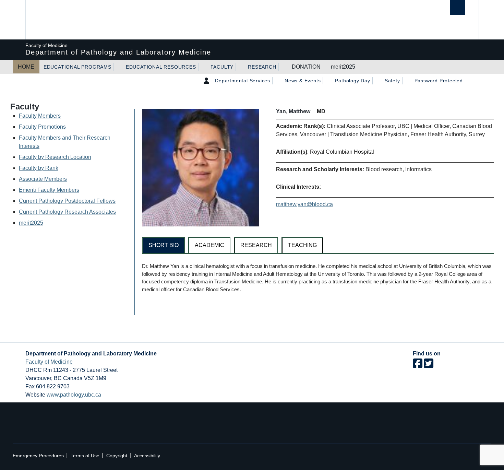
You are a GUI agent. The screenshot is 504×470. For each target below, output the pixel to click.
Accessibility (147, 455)
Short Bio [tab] (163, 245)
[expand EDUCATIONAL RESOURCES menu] (202, 67)
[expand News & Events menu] (327, 80)
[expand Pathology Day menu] (376, 80)
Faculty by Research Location (55, 157)
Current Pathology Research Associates (67, 212)
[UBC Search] (457, 7)
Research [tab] (256, 245)
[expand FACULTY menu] (240, 67)
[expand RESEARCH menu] (282, 67)
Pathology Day (352, 80)
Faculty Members (40, 116)
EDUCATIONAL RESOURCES (161, 67)
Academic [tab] (209, 245)
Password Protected (439, 80)
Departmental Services (242, 80)
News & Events (303, 80)
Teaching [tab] (302, 245)
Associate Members (43, 179)
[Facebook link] (417, 365)
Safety (392, 80)
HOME (26, 67)
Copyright (116, 455)
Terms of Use (85, 455)
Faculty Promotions (42, 127)
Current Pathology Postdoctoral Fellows (67, 201)
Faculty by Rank (38, 168)
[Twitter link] (428, 365)
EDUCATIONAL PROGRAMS (77, 67)
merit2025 (343, 67)
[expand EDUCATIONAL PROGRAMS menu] (117, 67)
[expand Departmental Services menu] (276, 80)
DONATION (306, 67)
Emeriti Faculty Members (49, 190)
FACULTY (222, 67)
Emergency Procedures (38, 455)
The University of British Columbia (45, 19)
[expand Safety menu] (406, 80)
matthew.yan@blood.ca (304, 204)
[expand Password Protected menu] (469, 80)
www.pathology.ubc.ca (74, 395)
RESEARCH (262, 67)
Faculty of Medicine (49, 362)
